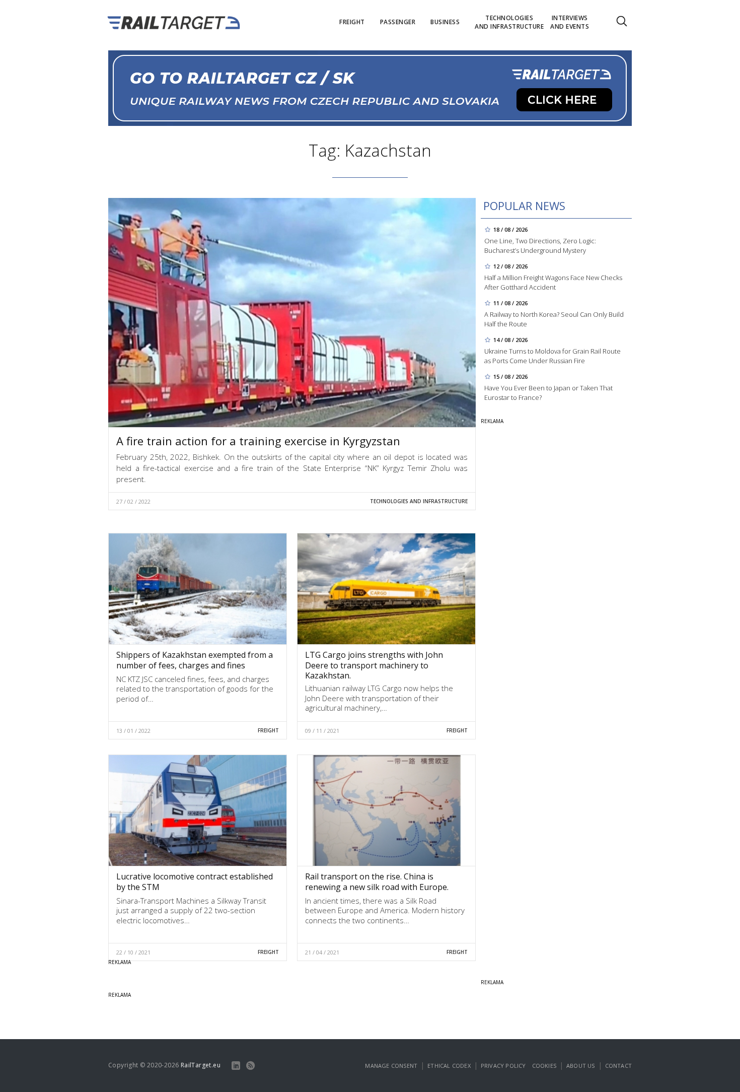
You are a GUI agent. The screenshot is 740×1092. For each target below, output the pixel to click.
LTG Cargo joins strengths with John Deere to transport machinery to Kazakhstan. (374, 665)
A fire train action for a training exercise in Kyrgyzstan (258, 440)
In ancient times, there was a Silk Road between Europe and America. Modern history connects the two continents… (385, 910)
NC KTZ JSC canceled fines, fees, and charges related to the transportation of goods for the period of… (194, 689)
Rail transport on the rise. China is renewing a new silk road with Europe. (377, 882)
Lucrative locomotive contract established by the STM (194, 882)
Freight (268, 730)
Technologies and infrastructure (419, 501)
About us (580, 1065)
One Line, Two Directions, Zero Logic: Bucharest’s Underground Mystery (540, 245)
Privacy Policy (503, 1065)
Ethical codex (449, 1065)
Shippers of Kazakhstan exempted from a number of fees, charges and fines (194, 660)
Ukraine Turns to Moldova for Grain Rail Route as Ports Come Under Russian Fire (552, 356)
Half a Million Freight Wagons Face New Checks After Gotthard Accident (553, 282)
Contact (618, 1065)
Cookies (544, 1065)
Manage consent (391, 1065)
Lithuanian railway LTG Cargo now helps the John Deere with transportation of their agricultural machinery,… (379, 698)
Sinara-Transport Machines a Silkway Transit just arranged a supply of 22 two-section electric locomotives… (191, 910)
